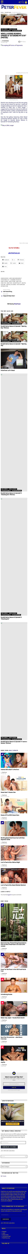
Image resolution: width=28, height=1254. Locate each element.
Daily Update (5, 322)
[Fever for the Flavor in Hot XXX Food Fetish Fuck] (14, 960)
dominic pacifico (16, 279)
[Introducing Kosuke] (14, 985)
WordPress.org (6, 1238)
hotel (24, 283)
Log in (3, 1233)
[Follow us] (19, 2)
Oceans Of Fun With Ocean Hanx (10, 815)
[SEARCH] (22, 2)
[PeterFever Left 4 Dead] (14, 359)
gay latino (5, 281)
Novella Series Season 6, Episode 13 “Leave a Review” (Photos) (14, 742)
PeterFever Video (16, 341)
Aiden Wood (5, 278)
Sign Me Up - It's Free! (9, 1147)
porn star (5, 286)
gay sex (19, 281)
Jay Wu (3, 1062)
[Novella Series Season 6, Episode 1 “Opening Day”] (14, 336)
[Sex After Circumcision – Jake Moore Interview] (14, 1030)
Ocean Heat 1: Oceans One (8, 792)
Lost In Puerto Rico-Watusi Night (10, 862)
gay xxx (9, 283)
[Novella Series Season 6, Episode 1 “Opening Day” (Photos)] (14, 319)
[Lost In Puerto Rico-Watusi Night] (14, 852)
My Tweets (3, 1176)
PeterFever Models (6, 323)
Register (4, 1231)
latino (4, 284)
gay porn (12, 281)
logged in (9, 894)
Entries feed (5, 1234)
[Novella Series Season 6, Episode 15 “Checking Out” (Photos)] (14, 432)
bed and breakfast (16, 278)
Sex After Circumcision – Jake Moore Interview (11, 1038)
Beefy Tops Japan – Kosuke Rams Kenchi (12, 1018)
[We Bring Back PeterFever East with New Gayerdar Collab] (14, 828)
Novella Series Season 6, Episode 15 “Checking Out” (11, 618)
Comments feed (6, 1236)
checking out (6, 279)
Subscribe (6, 1219)
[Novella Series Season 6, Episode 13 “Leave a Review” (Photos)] (14, 681)
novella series (11, 284)
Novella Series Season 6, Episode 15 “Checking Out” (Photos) (11, 494)
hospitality (17, 283)
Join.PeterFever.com (14, 253)
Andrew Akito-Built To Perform (10, 770)
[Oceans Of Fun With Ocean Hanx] (14, 805)
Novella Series (12, 322)
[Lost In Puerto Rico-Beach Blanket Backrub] (14, 875)
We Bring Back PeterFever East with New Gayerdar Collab (13, 838)
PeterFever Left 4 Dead (8, 370)
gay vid (4, 283)
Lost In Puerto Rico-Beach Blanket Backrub (13, 885)
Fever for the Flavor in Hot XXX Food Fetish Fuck (13, 970)
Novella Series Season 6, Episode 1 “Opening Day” (13, 344)
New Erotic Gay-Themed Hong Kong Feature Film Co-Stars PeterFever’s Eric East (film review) (13, 944)
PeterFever (21, 284)
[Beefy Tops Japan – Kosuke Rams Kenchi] (14, 1008)
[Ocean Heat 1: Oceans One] (14, 783)
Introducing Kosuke (6, 994)
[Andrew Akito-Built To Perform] (14, 760)
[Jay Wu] (14, 1053)
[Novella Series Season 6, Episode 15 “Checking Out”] (14, 557)
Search (25, 1157)
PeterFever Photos (16, 323)
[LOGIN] (26, 2)
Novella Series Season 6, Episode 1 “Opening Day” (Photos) (13, 327)
